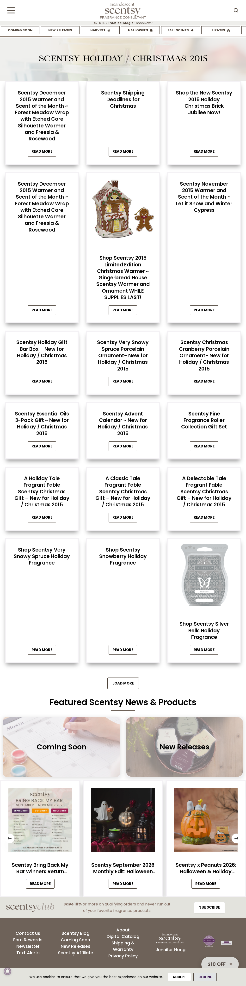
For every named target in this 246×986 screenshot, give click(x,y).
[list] (123, 23)
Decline (205, 977)
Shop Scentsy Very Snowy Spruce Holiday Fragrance (42, 556)
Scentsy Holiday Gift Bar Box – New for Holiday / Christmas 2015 (42, 352)
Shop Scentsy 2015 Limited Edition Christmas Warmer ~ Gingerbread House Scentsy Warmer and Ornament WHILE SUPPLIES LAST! (123, 277)
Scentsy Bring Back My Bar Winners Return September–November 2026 (40, 868)
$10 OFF (217, 964)
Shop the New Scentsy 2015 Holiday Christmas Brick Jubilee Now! (204, 102)
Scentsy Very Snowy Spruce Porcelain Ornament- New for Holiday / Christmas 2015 (123, 355)
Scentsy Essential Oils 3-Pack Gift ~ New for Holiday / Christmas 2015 (42, 423)
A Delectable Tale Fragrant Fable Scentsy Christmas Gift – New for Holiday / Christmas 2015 (204, 491)
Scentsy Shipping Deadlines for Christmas (123, 99)
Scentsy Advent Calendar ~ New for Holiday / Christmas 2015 (123, 423)
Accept (179, 977)
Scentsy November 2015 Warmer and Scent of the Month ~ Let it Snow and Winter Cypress (204, 197)
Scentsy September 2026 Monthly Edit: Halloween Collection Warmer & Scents (122, 868)
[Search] (236, 10)
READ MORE (42, 885)
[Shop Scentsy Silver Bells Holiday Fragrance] (204, 576)
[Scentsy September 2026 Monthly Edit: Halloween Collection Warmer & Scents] (123, 821)
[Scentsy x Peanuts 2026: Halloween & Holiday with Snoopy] (206, 821)
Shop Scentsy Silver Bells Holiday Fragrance (204, 630)
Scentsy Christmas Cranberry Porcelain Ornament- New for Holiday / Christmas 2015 (204, 355)
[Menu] (11, 10)
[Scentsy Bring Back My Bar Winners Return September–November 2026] (40, 821)
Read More (43, 152)
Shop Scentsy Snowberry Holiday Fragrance (123, 556)
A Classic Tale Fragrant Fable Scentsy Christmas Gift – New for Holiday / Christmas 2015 (122, 491)
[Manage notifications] (7, 971)
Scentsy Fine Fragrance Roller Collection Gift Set (204, 420)
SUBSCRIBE (209, 907)
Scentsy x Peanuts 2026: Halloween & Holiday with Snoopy (206, 868)
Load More (123, 683)
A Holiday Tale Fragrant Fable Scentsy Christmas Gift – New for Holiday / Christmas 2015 (41, 491)
